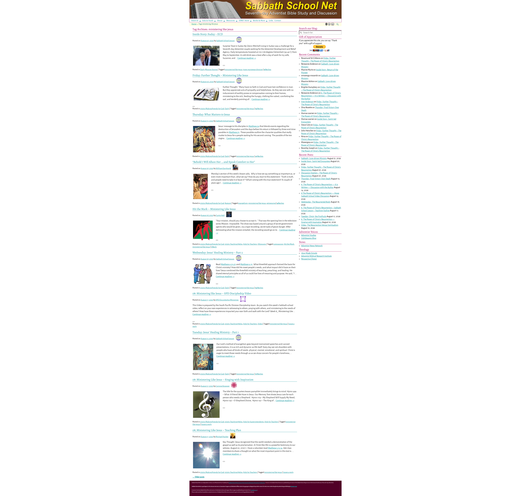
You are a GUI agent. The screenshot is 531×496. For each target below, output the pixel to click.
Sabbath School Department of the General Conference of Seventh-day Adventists (247, 482)
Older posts (198, 477)
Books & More (259, 20)
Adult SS (194, 20)
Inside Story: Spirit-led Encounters (315, 161)
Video (260, 324)
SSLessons (262, 244)
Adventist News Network (311, 246)
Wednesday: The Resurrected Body (315, 202)
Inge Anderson (307, 102)
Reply (214, 247)
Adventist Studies (308, 235)
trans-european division (253, 70)
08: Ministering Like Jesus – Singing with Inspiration (222, 379)
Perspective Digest (309, 259)
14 (281, 448)
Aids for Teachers (250, 244)
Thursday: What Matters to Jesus (211, 114)
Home (194, 24)
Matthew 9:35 (246, 264)
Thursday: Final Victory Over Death (316, 179)
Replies (267, 70)
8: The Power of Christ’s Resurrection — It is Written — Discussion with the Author (321, 96)
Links (272, 20)
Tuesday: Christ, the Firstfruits (313, 216)
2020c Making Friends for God (212, 109)
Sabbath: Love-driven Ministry (314, 158)
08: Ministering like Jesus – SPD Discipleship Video (221, 293)
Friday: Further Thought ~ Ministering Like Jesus (220, 75)
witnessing (271, 203)
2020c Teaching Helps (234, 244)
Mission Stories (211, 70)
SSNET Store (244, 20)
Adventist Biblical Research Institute (316, 256)
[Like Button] (224, 65)
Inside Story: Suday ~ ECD (207, 34)
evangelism (243, 203)
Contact (277, 20)
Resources (230, 20)
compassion (278, 244)
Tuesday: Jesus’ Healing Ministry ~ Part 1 (215, 332)
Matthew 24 (253, 126)
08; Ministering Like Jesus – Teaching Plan (216, 430)
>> (332, 24)
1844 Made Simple (309, 253)
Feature (228, 203)
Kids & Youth (207, 20)
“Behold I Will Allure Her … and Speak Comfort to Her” (223, 162)
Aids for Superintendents (253, 422)
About (219, 20)
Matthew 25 (234, 132)
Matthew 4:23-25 (228, 264)
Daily (202, 70)
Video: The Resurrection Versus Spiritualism (319, 225)
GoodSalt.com (254, 490)
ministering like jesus (233, 70)
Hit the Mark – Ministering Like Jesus (214, 209)
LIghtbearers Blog (308, 238)
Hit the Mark (289, 244)
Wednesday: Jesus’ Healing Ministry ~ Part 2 (217, 252)
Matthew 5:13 (274, 448)
